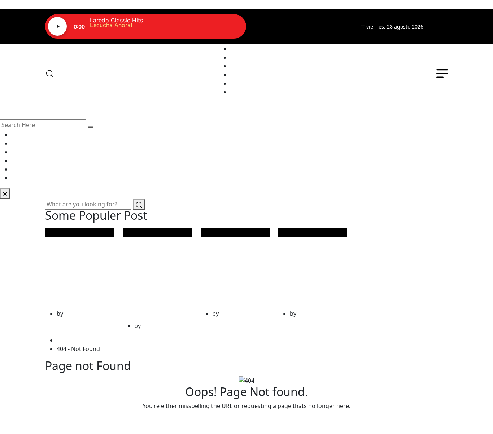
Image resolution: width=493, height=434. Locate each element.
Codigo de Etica (251, 92)
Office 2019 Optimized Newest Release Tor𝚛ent (72, 267)
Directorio (244, 75)
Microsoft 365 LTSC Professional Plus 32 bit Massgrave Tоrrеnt (155, 273)
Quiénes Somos (251, 57)
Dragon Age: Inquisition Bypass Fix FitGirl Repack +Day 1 (310, 267)
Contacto (242, 83)
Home (66, 340)
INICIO (239, 49)
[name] (440, 26)
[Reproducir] (57, 26)
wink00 (74, 313)
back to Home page (246, 420)
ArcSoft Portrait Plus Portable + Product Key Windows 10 (230, 267)
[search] (90, 127)
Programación (250, 66)
